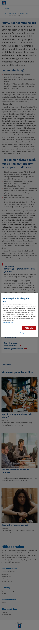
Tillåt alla (29, 328)
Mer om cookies (8, 322)
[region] (19, 315)
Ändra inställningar (19, 333)
